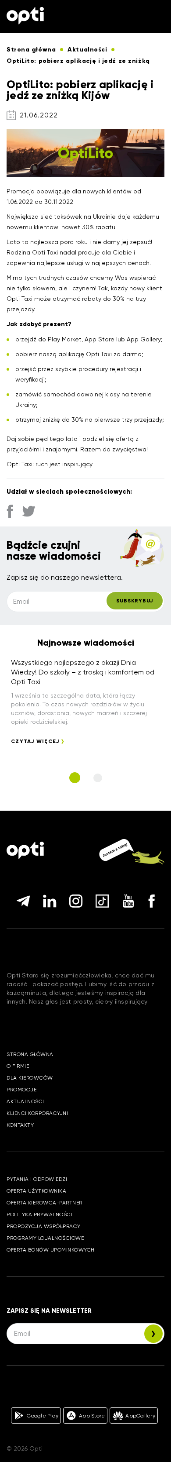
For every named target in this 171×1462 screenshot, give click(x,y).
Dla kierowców (30, 1078)
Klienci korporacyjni (37, 1113)
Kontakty (20, 1125)
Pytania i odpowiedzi (37, 1179)
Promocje (21, 1090)
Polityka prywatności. (40, 1214)
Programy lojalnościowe (45, 1238)
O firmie (18, 1066)
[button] (74, 777)
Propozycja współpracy (44, 1226)
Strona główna (30, 1054)
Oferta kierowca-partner (44, 1203)
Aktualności (25, 1101)
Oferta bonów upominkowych (51, 1250)
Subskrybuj (134, 601)
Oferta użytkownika (36, 1191)
